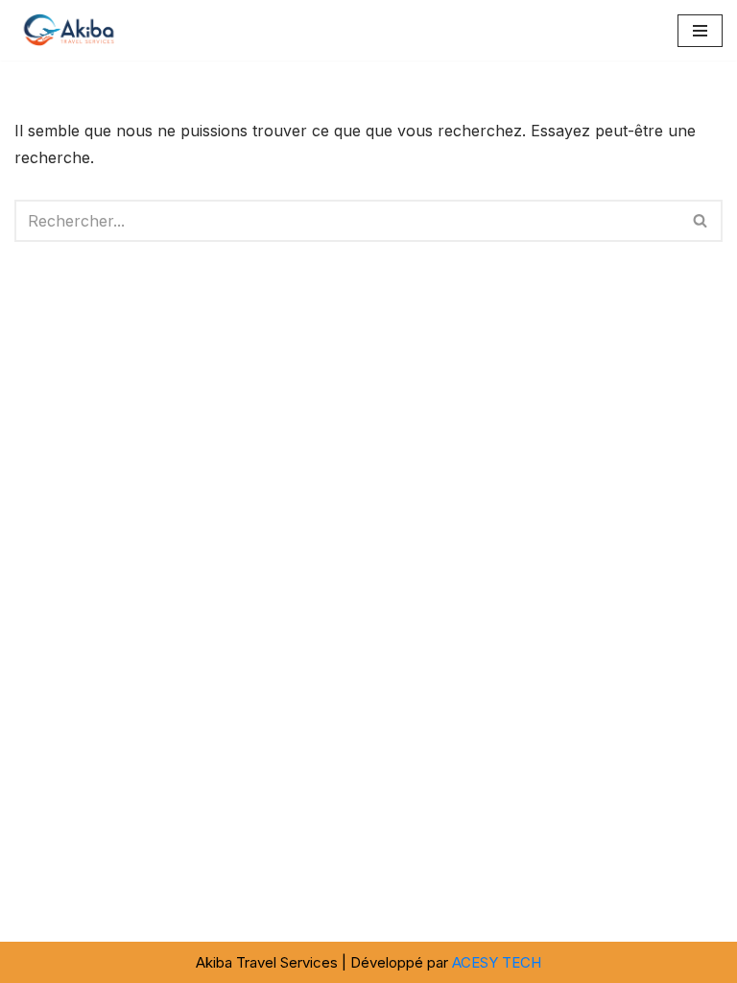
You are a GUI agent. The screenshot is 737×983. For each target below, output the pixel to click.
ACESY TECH (496, 962)
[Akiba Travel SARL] (72, 30)
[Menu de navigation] (700, 30)
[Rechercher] (701, 221)
